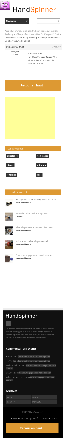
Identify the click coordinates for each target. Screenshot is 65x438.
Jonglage (11, 174)
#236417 (56, 47)
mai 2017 (10, 402)
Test (39, 174)
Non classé (42, 155)
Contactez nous (49, 418)
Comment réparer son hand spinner (34, 356)
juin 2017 (10, 397)
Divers (10, 165)
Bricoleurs (12, 155)
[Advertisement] (30, 118)
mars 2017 (36, 402)
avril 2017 (36, 397)
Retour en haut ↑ (33, 85)
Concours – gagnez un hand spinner (35, 372)
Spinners (41, 165)
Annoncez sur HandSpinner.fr (24, 418)
